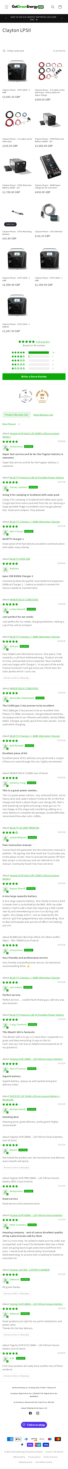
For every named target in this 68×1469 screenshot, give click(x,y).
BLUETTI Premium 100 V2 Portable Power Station (37, 477)
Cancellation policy (43, 1462)
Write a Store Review (34, 376)
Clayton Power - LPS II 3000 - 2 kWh (16, 91)
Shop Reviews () (43, 414)
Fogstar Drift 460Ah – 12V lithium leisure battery (36, 1304)
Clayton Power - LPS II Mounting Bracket (17, 232)
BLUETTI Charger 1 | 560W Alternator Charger (35, 521)
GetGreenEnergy (18, 1452)
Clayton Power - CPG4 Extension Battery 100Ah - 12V (17, 186)
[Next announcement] (62, 18)
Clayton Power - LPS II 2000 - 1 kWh (48, 279)
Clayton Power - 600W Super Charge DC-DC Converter (48, 186)
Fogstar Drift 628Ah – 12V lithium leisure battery (36, 1215)
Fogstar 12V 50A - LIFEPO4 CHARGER (30, 1269)
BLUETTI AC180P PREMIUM (24, 827)
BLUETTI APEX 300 (20, 558)
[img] (34, 341)
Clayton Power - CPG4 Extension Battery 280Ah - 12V (49, 140)
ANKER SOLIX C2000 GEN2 (24, 599)
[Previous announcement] (6, 18)
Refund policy (19, 1457)
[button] (6, 7)
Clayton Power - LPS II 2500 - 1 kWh (16, 279)
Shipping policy (26, 1462)
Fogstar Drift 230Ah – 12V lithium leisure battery (36, 1059)
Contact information (55, 1452)
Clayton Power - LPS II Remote (48, 231)
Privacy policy (34, 1457)
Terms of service (50, 1457)
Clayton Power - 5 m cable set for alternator (17, 140)
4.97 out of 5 (43, 341)
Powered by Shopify (34, 1452)
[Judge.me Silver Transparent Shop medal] (25, 396)
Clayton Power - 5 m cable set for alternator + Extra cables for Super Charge (50, 92)
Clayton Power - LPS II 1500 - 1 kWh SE (16, 325)
